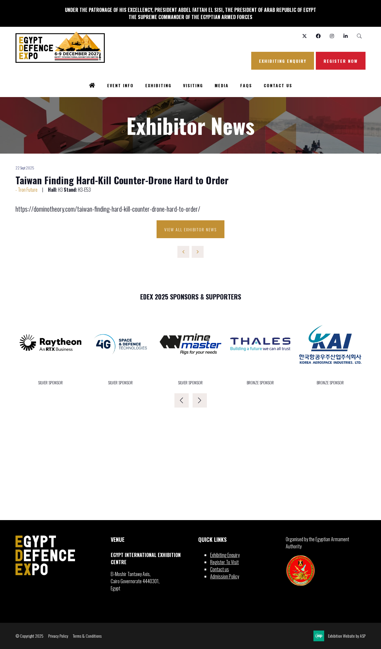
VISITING (193, 85)
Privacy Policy (58, 636)
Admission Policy (224, 576)
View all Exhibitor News (190, 229)
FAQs (246, 85)
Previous (181, 400)
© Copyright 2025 (29, 636)
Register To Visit (224, 562)
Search (359, 36)
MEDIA (222, 85)
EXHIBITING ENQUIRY (282, 61)
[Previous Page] (183, 252)
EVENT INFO (120, 85)
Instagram (331, 36)
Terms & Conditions (87, 636)
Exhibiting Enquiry (225, 554)
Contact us (219, 569)
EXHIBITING (158, 85)
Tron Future (28, 189)
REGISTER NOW (341, 61)
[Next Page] (198, 252)
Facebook (318, 36)
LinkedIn (345, 36)
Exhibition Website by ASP (347, 636)
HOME (92, 85)
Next (200, 400)
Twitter (304, 36)
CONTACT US (278, 85)
